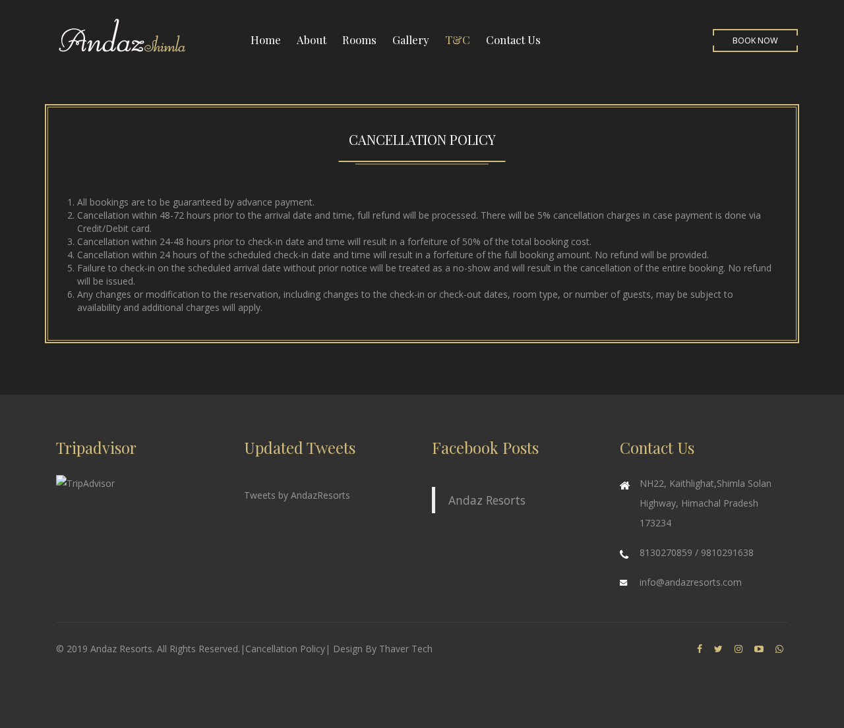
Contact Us (513, 39)
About (311, 39)
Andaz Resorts (487, 500)
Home (266, 39)
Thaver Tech (406, 648)
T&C (457, 39)
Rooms (359, 39)
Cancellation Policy (285, 648)
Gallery (410, 39)
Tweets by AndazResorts (297, 495)
